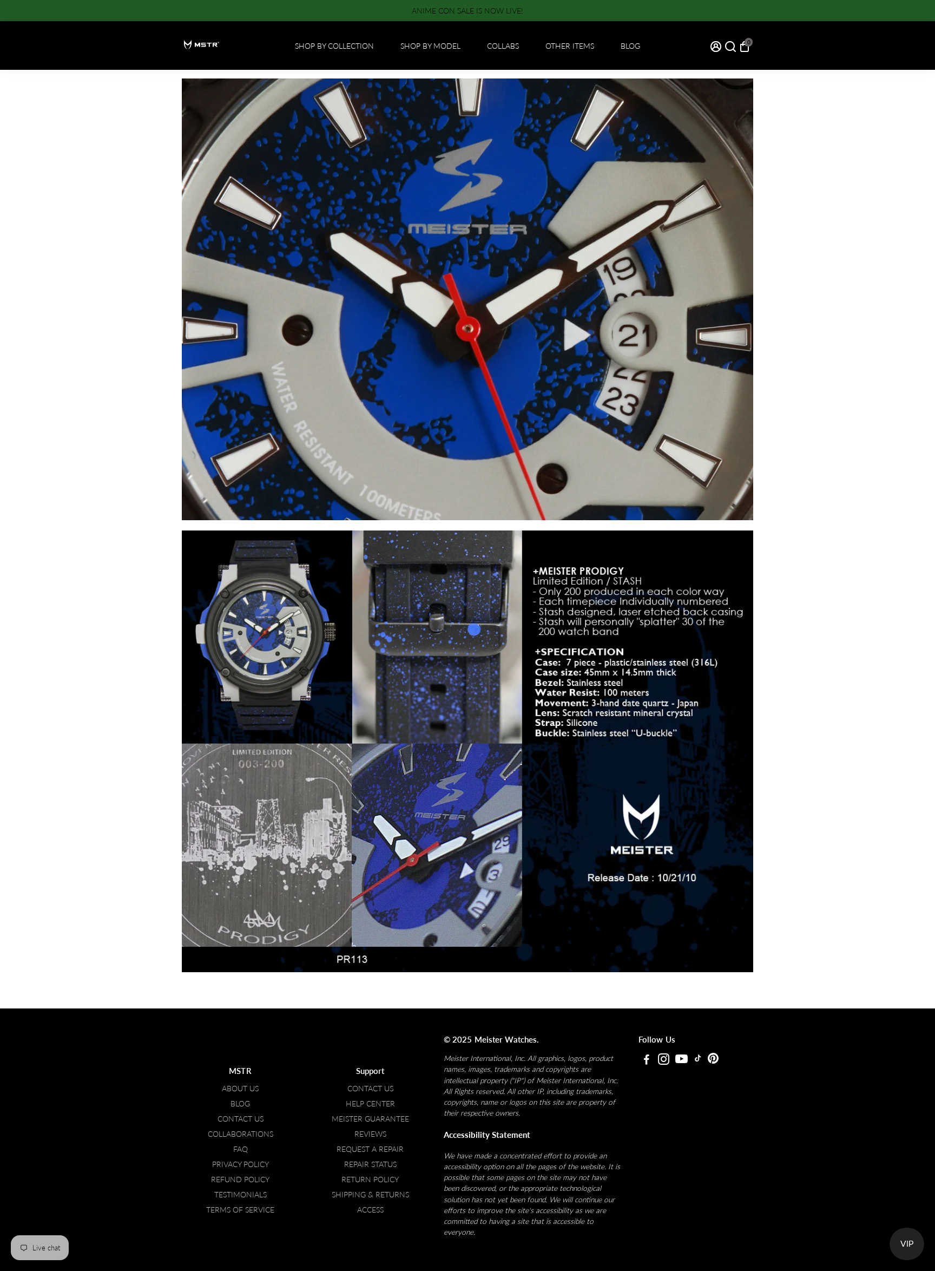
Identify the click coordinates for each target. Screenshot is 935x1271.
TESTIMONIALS (240, 1194)
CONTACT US (241, 1119)
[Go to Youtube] (681, 1060)
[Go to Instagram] (663, 1060)
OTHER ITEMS (569, 45)
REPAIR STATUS (370, 1164)
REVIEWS (370, 1134)
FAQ (240, 1149)
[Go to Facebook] (647, 1060)
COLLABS (503, 45)
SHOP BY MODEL (430, 45)
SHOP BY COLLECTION (334, 45)
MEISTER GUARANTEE (370, 1119)
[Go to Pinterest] (713, 1060)
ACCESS (370, 1210)
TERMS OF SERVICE (240, 1210)
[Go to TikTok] (698, 1060)
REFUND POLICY (240, 1179)
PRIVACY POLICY (240, 1164)
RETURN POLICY (370, 1179)
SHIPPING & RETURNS (370, 1194)
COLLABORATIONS (240, 1134)
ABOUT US (240, 1088)
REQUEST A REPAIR (370, 1149)
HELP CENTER (370, 1103)
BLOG (630, 45)
